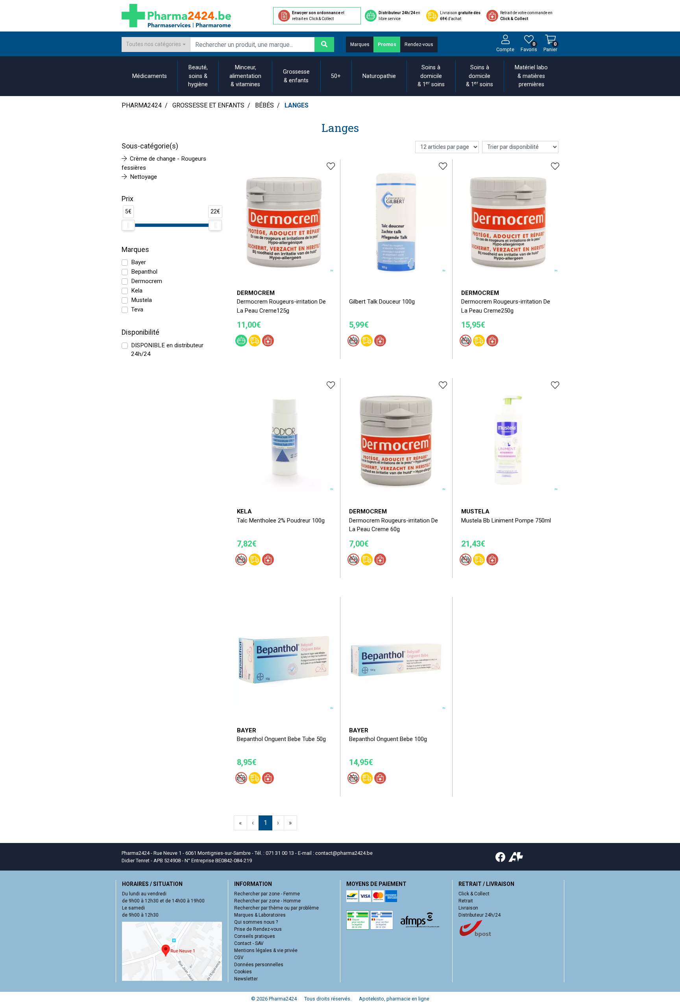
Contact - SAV (249, 943)
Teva (137, 309)
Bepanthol (144, 271)
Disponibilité (140, 332)
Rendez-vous (419, 44)
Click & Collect (474, 894)
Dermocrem (146, 281)
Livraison (468, 908)
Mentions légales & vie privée (266, 950)
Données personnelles (258, 964)
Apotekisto (394, 999)
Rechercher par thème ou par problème (276, 908)
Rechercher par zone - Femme (267, 894)
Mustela (141, 300)
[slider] (128, 225)
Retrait (465, 901)
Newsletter (246, 979)
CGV (239, 957)
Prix (127, 199)
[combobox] (156, 44)
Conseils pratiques (254, 936)
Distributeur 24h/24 (479, 915)
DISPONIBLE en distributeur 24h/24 (167, 350)
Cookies (243, 972)
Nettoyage (143, 176)
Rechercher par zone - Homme (267, 901)
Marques (360, 44)
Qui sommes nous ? (256, 922)
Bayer (138, 262)
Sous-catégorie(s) (150, 146)
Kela (136, 290)
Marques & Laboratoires (260, 915)
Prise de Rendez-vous (258, 929)
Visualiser (286, 716)
